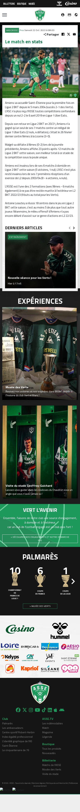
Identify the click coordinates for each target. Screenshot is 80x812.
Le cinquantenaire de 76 (15, 750)
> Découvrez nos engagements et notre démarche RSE (40, 538)
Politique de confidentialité (57, 783)
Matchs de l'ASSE (51, 765)
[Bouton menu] (4, 14)
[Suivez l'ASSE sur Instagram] (31, 710)
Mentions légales (38, 783)
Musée (32, 3)
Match (45, 728)
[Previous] (69, 227)
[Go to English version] (75, 15)
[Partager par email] (74, 34)
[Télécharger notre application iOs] (55, 710)
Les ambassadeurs (12, 728)
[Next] (74, 227)
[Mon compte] (61, 15)
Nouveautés (49, 753)
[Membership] (68, 15)
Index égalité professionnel (17, 737)
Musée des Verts (51, 769)
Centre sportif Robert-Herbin (18, 732)
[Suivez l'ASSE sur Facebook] (18, 710)
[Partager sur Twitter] (68, 34)
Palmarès (7, 723)
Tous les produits (51, 749)
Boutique (21, 3)
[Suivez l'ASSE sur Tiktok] (44, 710)
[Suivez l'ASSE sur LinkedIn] (50, 710)
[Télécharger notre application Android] (61, 710)
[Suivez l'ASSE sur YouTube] (37, 710)
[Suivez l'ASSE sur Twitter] (24, 710)
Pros (22, 30)
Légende (47, 737)
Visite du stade (50, 774)
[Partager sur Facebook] (63, 34)
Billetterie (9, 3)
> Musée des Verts (40, 606)
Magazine (47, 732)
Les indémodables (52, 723)
